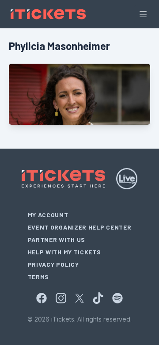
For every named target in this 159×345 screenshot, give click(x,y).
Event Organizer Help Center (80, 227)
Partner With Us (57, 239)
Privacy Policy (53, 264)
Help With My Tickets (64, 252)
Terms (38, 276)
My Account (48, 214)
